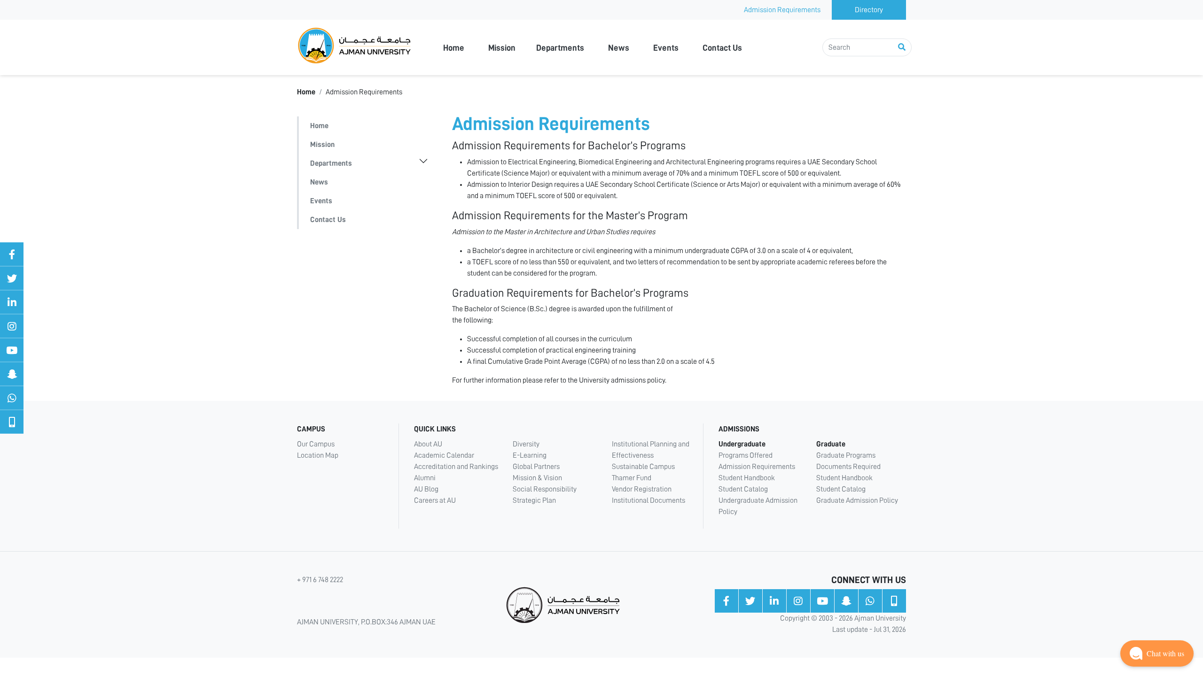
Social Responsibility (545, 489)
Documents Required (848, 466)
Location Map (317, 455)
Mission (502, 48)
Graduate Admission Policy (857, 500)
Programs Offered (746, 455)
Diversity (526, 444)
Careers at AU (435, 500)
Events (666, 48)
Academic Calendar (444, 455)
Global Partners (536, 466)
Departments (560, 48)
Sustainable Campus (643, 466)
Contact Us (722, 48)
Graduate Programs (845, 455)
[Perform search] (902, 47)
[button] (1157, 653)
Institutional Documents (648, 500)
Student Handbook (747, 478)
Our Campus (316, 444)
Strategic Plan (534, 500)
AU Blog (426, 489)
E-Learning (530, 455)
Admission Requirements (782, 10)
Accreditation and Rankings (456, 466)
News (618, 48)
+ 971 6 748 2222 (320, 580)
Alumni (425, 478)
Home (453, 48)
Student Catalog (743, 489)
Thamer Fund (631, 478)
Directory (869, 10)
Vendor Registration (642, 489)
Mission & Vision (537, 478)
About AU (428, 444)
